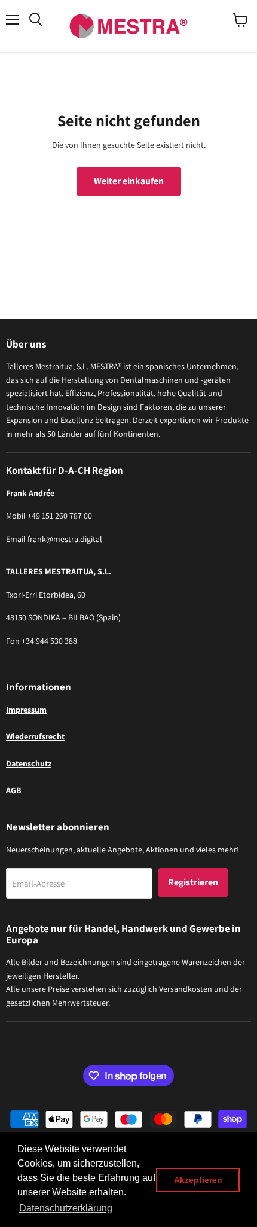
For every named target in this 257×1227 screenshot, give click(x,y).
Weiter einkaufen (129, 181)
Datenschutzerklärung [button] (65, 1208)
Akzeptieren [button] (198, 1180)
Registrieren (193, 882)
